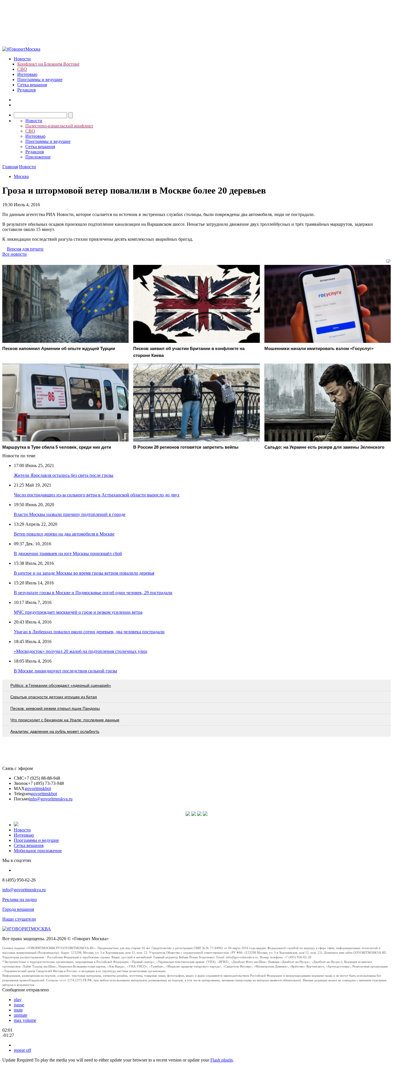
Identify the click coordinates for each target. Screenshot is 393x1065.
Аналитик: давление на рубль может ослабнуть (54, 731)
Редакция (26, 89)
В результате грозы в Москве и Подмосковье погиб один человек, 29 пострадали (93, 592)
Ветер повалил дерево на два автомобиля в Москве (64, 533)
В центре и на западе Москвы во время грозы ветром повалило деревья (84, 573)
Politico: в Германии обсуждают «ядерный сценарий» (60, 685)
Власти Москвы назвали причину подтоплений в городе (69, 514)
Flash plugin (221, 1060)
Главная (10, 166)
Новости (22, 58)
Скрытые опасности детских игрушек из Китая (53, 697)
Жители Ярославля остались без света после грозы (63, 475)
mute (18, 1009)
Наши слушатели (19, 919)
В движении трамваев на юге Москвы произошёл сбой (68, 553)
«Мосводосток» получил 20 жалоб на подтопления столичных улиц (80, 651)
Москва (21, 176)
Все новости (14, 254)
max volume (25, 1020)
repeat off (22, 1050)
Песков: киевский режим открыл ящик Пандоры (55, 708)
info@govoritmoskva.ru (51, 798)
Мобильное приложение (38, 850)
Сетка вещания (32, 84)
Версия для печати (25, 248)
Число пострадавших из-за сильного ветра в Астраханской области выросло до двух (97, 494)
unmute (20, 1015)
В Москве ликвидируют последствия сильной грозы (65, 670)
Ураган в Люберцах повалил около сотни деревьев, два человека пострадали (89, 631)
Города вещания (18, 909)
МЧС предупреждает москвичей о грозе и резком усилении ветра (78, 612)
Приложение (38, 156)
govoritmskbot (38, 788)
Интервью (27, 74)
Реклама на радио (19, 899)
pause (19, 1004)
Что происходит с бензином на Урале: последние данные (64, 720)
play (18, 999)
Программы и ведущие (39, 79)
